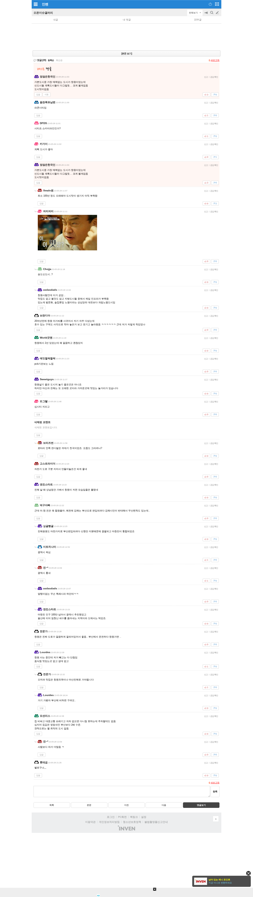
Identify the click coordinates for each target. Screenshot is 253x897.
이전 (126, 805)
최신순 (59, 60)
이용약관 (90, 821)
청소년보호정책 (132, 821)
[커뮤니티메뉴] (35, 4)
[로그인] (210, 4)
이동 (46, 94)
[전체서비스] (217, 4)
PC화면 (122, 816)
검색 (212, 14)
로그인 (111, 816)
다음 (164, 805)
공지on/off (206, 14)
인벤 (45, 4)
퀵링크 (134, 816)
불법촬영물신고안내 (156, 821)
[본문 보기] (126, 53)
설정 (143, 816)
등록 (215, 791)
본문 (89, 805)
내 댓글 (127, 19)
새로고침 (215, 60)
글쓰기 (217, 13)
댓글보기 (201, 805)
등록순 (51, 60)
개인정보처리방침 (109, 821)
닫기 (248, 873)
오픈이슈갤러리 (43, 12)
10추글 (198, 19)
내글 (55, 19)
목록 (51, 805)
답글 (38, 94)
